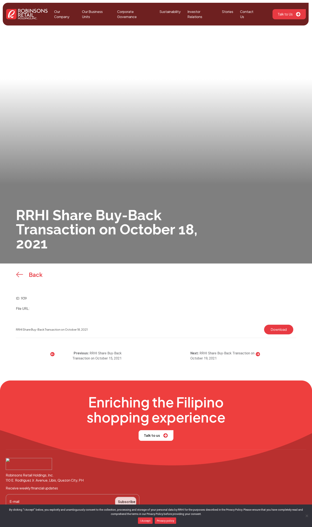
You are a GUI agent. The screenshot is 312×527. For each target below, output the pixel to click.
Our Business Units (92, 14)
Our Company (61, 14)
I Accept (145, 520)
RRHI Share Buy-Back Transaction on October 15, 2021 (97, 355)
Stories (227, 11)
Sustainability (170, 11)
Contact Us (246, 14)
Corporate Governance (127, 14)
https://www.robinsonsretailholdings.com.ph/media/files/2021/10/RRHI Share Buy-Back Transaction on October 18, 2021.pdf (129, 308)
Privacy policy (165, 520)
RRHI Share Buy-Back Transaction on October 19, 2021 (222, 355)
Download (279, 329)
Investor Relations (194, 14)
